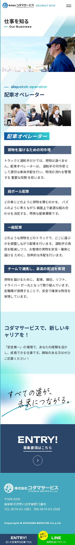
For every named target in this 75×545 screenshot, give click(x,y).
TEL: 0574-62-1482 (17, 509)
